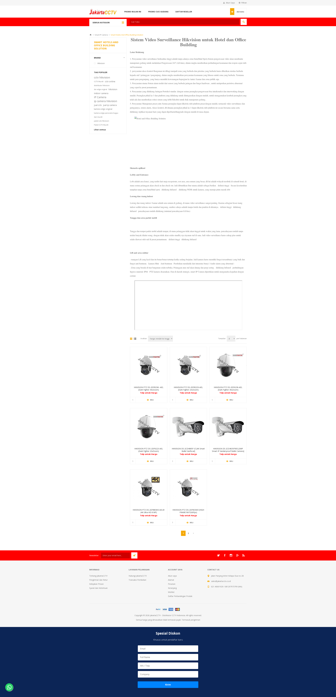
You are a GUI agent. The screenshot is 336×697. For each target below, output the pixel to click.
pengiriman (195, 620)
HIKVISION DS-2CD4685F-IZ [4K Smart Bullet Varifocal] (188, 449)
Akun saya (172, 576)
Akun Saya (230, 2)
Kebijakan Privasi (96, 584)
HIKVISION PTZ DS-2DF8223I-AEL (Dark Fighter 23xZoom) (188, 388)
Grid (131, 339)
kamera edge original (103, 109)
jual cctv (98, 105)
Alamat (171, 580)
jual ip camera (110, 105)
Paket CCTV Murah (101, 125)
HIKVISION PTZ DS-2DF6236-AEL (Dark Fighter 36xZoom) (228, 388)
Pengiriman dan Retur (98, 580)
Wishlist (171, 592)
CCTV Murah (99, 81)
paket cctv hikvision (101, 121)
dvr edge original (100, 89)
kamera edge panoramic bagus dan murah (106, 115)
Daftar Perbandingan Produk (180, 596)
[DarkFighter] (188, 426)
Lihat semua (100, 129)
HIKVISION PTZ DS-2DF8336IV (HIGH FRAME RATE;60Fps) (188, 511)
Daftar (135, 339)
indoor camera (101, 93)
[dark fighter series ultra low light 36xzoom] (148, 365)
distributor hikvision (102, 85)
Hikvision (101, 63)
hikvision (112, 89)
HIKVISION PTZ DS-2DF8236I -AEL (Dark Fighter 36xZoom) (148, 388)
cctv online (110, 81)
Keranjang (172, 588)
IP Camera (100, 97)
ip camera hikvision (105, 101)
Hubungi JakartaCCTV (138, 576)
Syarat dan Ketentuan (98, 588)
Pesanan (171, 584)
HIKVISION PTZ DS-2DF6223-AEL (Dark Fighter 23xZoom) (148, 449)
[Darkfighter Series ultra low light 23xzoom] (188, 365)
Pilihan (244, 2)
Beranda (90, 35)
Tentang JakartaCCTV (98, 576)
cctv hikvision (102, 77)
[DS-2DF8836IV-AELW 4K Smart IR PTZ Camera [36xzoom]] (148, 488)
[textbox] (184, 22)
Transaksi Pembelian (137, 580)
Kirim (168, 684)
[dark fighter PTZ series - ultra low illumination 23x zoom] (148, 426)
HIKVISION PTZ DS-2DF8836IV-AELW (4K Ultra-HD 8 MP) (148, 511)
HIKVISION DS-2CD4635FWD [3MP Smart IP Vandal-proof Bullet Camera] (228, 449)
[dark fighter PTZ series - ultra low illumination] (228, 365)
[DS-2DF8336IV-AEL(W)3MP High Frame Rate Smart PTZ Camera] (188, 488)
